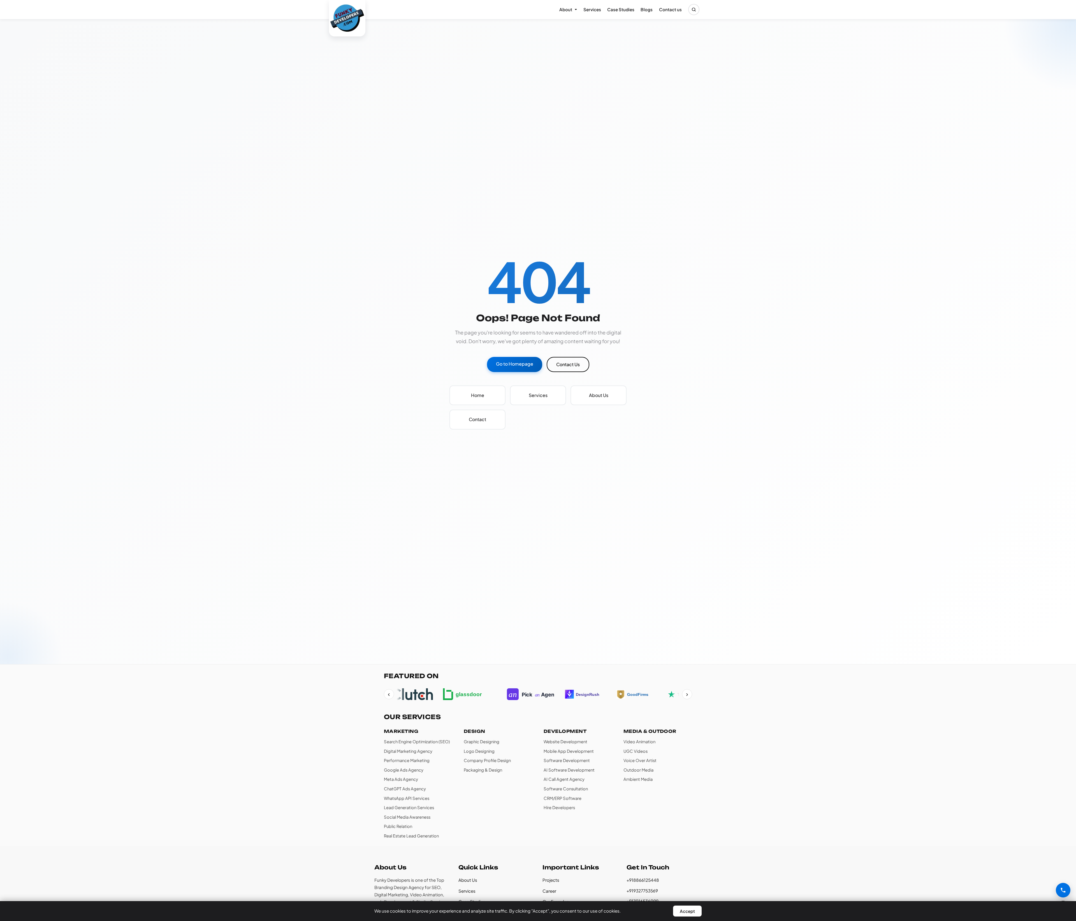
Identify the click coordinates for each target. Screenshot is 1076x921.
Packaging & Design (483, 769)
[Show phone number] (1063, 890)
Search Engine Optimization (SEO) (417, 741)
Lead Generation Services (409, 807)
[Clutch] (405, 694)
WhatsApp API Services (406, 798)
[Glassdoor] (464, 694)
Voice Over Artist (640, 760)
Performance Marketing (407, 760)
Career (549, 891)
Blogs (647, 9)
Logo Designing (479, 751)
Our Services (412, 717)
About (565, 9)
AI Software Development (569, 769)
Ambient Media (638, 779)
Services (592, 9)
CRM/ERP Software (562, 798)
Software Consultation (566, 788)
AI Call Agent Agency (564, 779)
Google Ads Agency (403, 769)
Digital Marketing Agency (408, 751)
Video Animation (639, 741)
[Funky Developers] (347, 18)
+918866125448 (643, 880)
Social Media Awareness (407, 817)
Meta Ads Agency (401, 779)
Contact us (670, 9)
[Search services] (693, 9)
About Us (467, 880)
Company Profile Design (487, 760)
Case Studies (620, 9)
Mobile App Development (569, 751)
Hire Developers (559, 807)
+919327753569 (642, 890)
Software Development (567, 760)
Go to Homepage (514, 364)
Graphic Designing (481, 741)
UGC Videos (635, 751)
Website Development (565, 741)
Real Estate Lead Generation (411, 835)
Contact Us (568, 364)
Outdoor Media (638, 769)
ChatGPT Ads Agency (405, 788)
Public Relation (398, 826)
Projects (550, 880)
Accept (687, 911)
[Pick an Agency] (524, 694)
